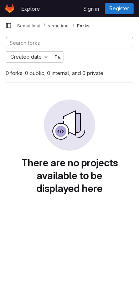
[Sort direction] (57, 57)
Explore (30, 9)
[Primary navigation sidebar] (8, 25)
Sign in (91, 9)
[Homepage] (10, 8)
